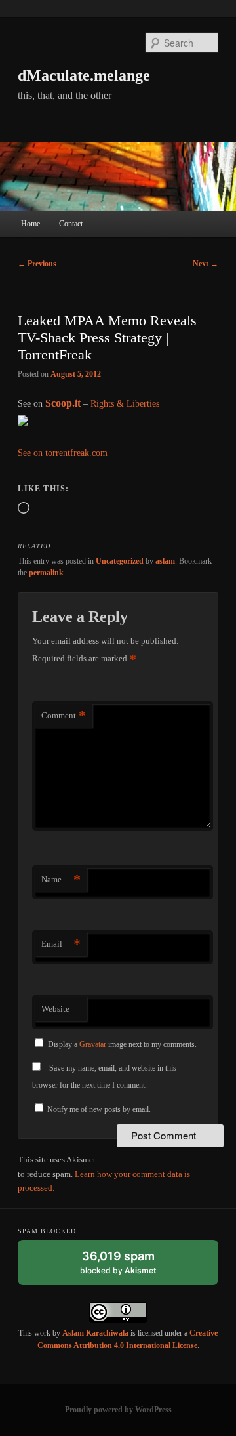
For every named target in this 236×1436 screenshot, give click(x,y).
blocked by (131, 1267)
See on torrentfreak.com (63, 453)
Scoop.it (63, 403)
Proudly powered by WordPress (118, 1409)
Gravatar (92, 1044)
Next (205, 263)
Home (30, 223)
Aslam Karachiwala (95, 1333)
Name (61, 879)
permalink (46, 572)
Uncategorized (120, 560)
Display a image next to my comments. (122, 1044)
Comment (63, 715)
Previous (37, 263)
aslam (165, 560)
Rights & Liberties (124, 404)
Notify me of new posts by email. (99, 1109)
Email (61, 943)
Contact (71, 223)
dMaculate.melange (84, 75)
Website (55, 1009)
